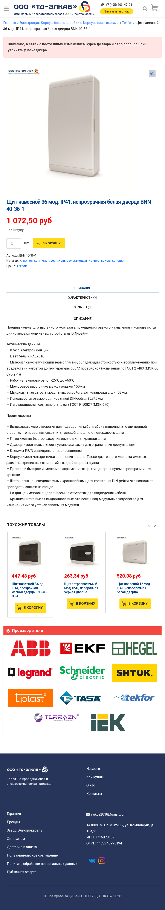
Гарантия (14, 814)
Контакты (94, 794)
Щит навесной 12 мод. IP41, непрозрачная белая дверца (134, 588)
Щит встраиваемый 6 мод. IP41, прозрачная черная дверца (81, 588)
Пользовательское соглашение (32, 855)
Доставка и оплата (22, 847)
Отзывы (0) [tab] (83, 307)
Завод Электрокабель (24, 830)
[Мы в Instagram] (101, 860)
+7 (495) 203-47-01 (118, 4)
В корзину (52, 243)
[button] (152, 73)
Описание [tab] (82, 288)
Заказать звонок (116, 11)
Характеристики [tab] (82, 297)
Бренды (13, 822)
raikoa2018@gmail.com (108, 814)
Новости (93, 769)
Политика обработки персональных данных (42, 864)
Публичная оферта (21, 872)
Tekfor (127, 23)
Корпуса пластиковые (101, 23)
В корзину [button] (33, 608)
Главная (9, 23)
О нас (90, 785)
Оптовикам (16, 839)
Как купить (95, 777)
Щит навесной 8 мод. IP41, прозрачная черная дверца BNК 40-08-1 (29, 590)
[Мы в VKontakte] (92, 860)
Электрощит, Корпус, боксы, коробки (49, 23)
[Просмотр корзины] (154, 8)
